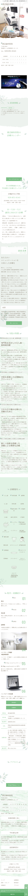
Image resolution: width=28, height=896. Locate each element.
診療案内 (16, 880)
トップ (3, 880)
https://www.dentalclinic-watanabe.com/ (16, 726)
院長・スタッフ (5, 882)
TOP (26, 894)
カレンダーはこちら (14, 179)
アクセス (16, 885)
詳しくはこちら (14, 323)
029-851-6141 (10, 51)
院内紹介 (14, 702)
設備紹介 (14, 707)
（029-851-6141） (21, 857)
